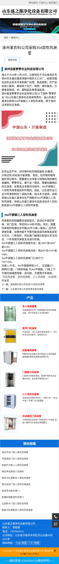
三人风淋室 (39, 277)
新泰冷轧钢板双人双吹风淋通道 (17, 510)
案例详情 (12, 60)
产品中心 (43, 3)
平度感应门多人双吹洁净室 (15, 459)
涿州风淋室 (24, 277)
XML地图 (21, 543)
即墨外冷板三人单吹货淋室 (15, 465)
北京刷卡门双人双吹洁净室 (15, 503)
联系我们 (53, 3)
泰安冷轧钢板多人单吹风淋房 (16, 478)
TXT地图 (34, 543)
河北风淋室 (9, 277)
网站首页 (33, 3)
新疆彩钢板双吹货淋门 (13, 497)
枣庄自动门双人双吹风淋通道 (16, 484)
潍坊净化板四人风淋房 (13, 471)
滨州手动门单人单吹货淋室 (15, 452)
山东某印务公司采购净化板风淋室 (26, 289)
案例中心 (15, 37)
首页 (6, 37)
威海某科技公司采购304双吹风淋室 (27, 284)
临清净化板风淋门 (10, 491)
